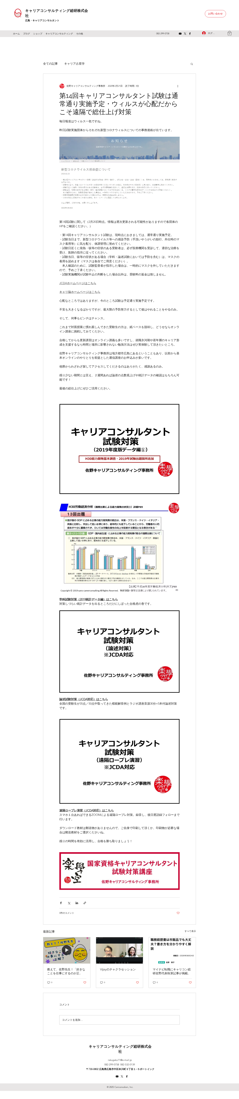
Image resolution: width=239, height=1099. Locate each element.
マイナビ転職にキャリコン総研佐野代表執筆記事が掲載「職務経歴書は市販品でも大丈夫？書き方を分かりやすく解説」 (172, 971)
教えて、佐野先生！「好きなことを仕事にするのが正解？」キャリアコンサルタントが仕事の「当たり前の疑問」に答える (66, 971)
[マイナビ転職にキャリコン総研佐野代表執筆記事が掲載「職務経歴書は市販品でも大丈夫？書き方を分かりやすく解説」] (172, 950)
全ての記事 (50, 63)
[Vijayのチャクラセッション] (119, 950)
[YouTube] (180, 33)
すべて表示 (190, 931)
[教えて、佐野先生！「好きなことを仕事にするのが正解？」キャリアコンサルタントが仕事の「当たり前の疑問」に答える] (66, 950)
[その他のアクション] (178, 86)
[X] (185, 33)
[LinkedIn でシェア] (76, 902)
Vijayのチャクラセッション (118, 969)
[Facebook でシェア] (60, 902)
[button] (230, 33)
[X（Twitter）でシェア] (68, 902)
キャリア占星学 (74, 63)
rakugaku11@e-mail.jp (120, 1059)
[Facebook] (190, 33)
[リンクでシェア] (84, 902)
